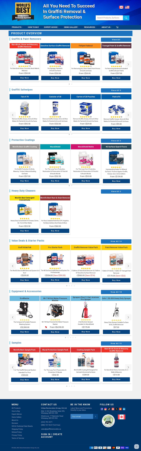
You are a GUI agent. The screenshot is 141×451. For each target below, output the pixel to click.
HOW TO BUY (33, 27)
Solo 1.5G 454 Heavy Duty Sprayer (116, 298)
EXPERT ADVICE (51, 27)
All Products (16, 408)
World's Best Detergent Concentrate (24, 199)
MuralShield (55, 147)
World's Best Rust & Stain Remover (55, 198)
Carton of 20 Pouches (86, 97)
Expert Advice (17, 414)
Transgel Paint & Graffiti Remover (116, 46)
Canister (55, 97)
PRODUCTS (17, 27)
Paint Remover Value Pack (116, 247)
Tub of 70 (25, 97)
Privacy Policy (17, 435)
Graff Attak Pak (24, 247)
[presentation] (13, 64)
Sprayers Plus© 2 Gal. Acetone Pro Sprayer (86, 298)
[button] (69, 84)
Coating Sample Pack (86, 350)
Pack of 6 (116, 97)
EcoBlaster (24, 298)
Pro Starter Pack (55, 247)
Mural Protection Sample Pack (55, 350)
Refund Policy (17, 432)
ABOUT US (106, 27)
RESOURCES (89, 27)
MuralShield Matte (86, 147)
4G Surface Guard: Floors (116, 147)
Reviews (15, 423)
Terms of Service (18, 438)
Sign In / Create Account (51, 435)
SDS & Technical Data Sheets (22, 426)
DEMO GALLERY (71, 27)
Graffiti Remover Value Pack (86, 247)
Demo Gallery (16, 417)
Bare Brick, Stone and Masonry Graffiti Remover (25, 45)
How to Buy (16, 411)
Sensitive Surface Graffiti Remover (55, 46)
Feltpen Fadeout (86, 46)
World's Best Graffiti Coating (24, 147)
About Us (15, 420)
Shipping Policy (17, 429)
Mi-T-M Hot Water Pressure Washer (55, 299)
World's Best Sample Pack (24, 350)
